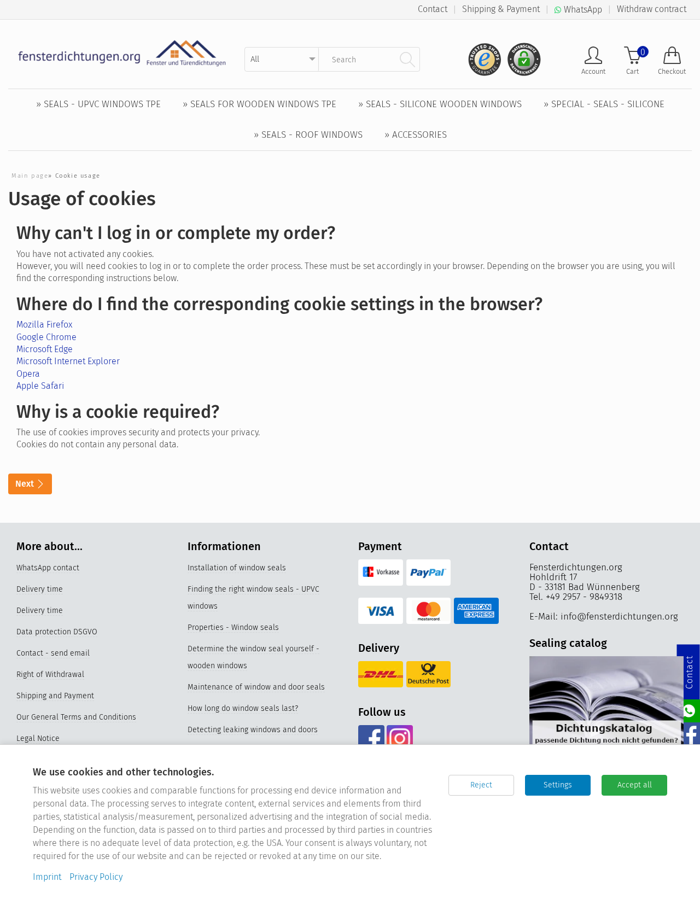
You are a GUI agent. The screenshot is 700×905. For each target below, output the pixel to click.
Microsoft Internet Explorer (68, 361)
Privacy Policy (95, 877)
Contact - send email (53, 653)
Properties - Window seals (233, 627)
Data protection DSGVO (56, 632)
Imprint (47, 877)
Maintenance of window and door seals (256, 687)
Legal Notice (38, 738)
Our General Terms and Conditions (76, 717)
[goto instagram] (399, 738)
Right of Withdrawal (50, 674)
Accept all (634, 785)
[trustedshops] (481, 55)
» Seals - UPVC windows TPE (98, 104)
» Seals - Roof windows (308, 135)
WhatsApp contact (47, 568)
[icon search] (407, 59)
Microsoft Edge (44, 349)
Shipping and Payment (55, 695)
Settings (558, 785)
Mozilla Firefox (44, 324)
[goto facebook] (371, 738)
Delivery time (39, 589)
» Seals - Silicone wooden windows (440, 104)
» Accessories (415, 135)
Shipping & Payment (501, 9)
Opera (28, 374)
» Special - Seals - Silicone (604, 104)
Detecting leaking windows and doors (253, 729)
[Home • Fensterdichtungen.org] (122, 53)
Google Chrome (46, 337)
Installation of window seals (237, 568)
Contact (432, 9)
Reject (481, 785)
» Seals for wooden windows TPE (259, 104)
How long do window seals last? (243, 708)
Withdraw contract (651, 9)
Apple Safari (40, 386)
